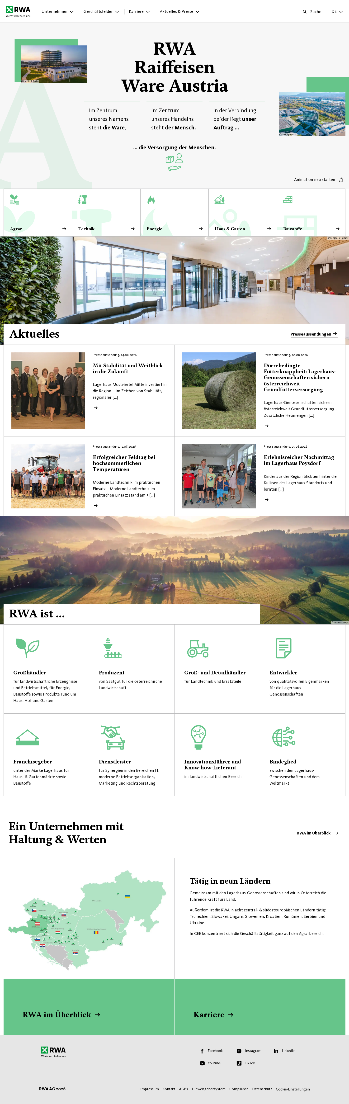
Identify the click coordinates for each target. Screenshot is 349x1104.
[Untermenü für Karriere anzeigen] (148, 11)
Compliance (238, 1089)
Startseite (19, 11)
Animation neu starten (314, 179)
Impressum (149, 1089)
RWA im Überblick (174, 827)
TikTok (250, 1063)
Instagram (253, 1050)
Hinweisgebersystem (209, 1089)
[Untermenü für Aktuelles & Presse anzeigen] (197, 11)
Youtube (214, 1063)
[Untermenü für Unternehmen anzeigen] (71, 11)
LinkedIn (288, 1050)
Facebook (215, 1050)
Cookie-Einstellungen (293, 1089)
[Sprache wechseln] (341, 11)
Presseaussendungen (311, 334)
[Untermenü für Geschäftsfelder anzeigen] (117, 11)
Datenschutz (262, 1089)
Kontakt (169, 1089)
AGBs (183, 1089)
